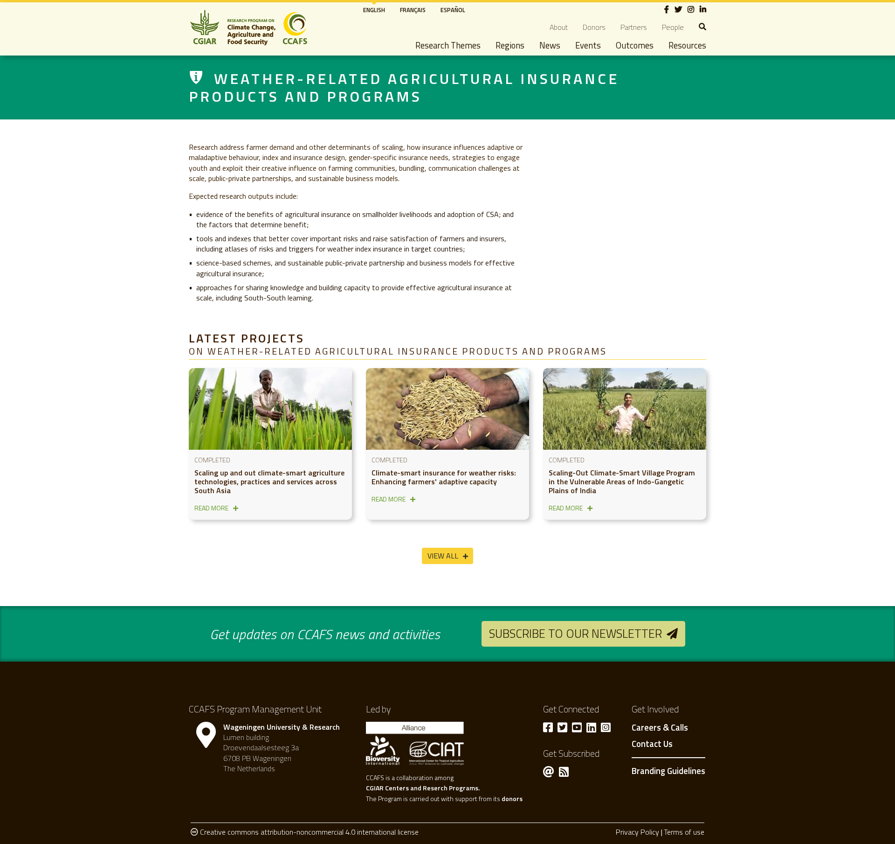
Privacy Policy (637, 832)
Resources (687, 45)
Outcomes (635, 45)
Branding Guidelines (668, 770)
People (673, 27)
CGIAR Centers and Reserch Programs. (423, 788)
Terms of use (684, 832)
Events (588, 45)
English (374, 9)
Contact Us (652, 744)
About (559, 27)
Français (413, 9)
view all (442, 555)
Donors (594, 27)
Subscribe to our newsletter (575, 633)
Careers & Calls (660, 728)
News (549, 45)
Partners (633, 27)
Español (453, 9)
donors (512, 798)
